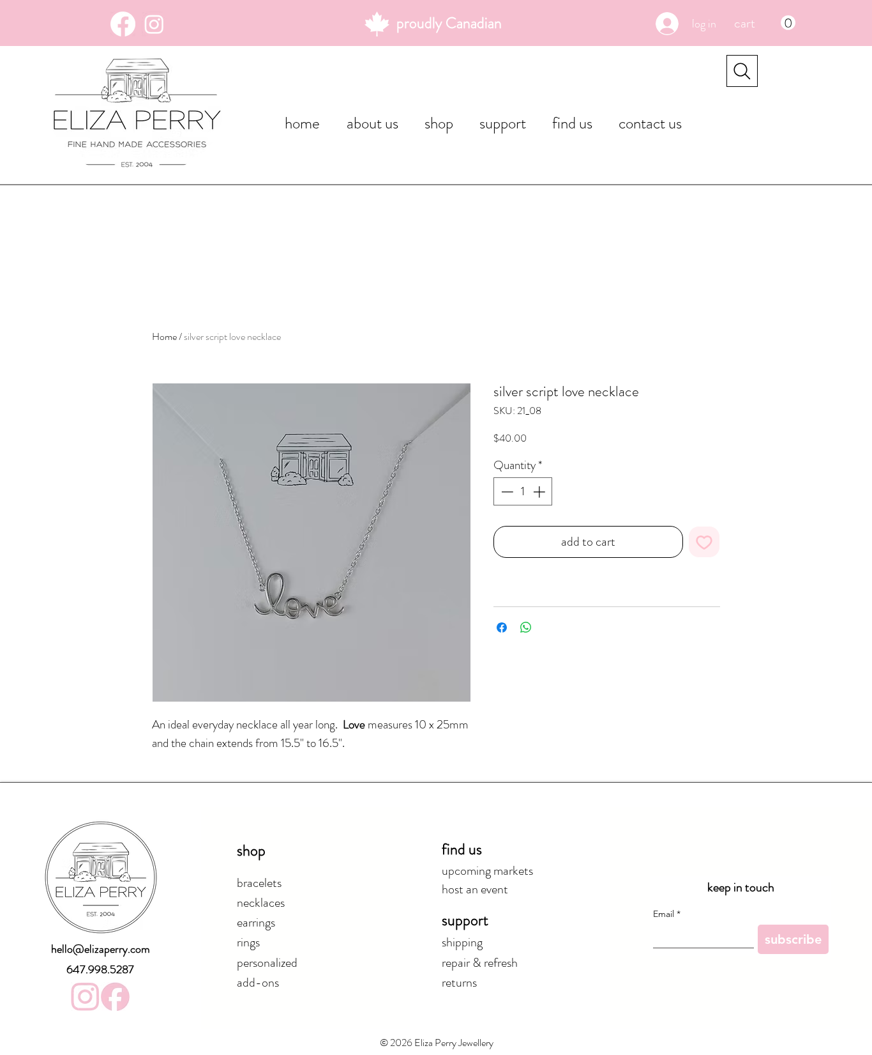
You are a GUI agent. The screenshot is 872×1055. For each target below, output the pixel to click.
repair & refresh (480, 962)
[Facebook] (122, 24)
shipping (462, 942)
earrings (256, 922)
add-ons (258, 982)
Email (666, 914)
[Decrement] (505, 491)
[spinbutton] (523, 491)
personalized (267, 962)
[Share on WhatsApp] (526, 627)
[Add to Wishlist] (704, 542)
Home (164, 336)
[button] (764, 23)
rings (248, 942)
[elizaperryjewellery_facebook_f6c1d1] (115, 996)
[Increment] (540, 491)
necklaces (261, 902)
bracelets (259, 883)
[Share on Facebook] (501, 627)
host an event (475, 889)
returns (459, 982)
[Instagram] (154, 24)
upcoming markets (487, 870)
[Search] (742, 71)
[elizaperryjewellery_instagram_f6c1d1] (85, 996)
